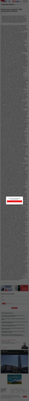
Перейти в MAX (14, 201)
